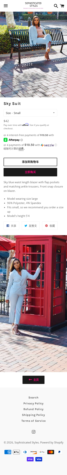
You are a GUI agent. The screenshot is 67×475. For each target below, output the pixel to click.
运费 (21, 148)
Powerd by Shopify (51, 442)
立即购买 (30, 172)
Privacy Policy (33, 403)
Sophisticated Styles (26, 442)
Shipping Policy (33, 415)
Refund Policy (33, 409)
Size (8, 113)
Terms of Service (33, 420)
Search (33, 397)
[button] (30, 145)
